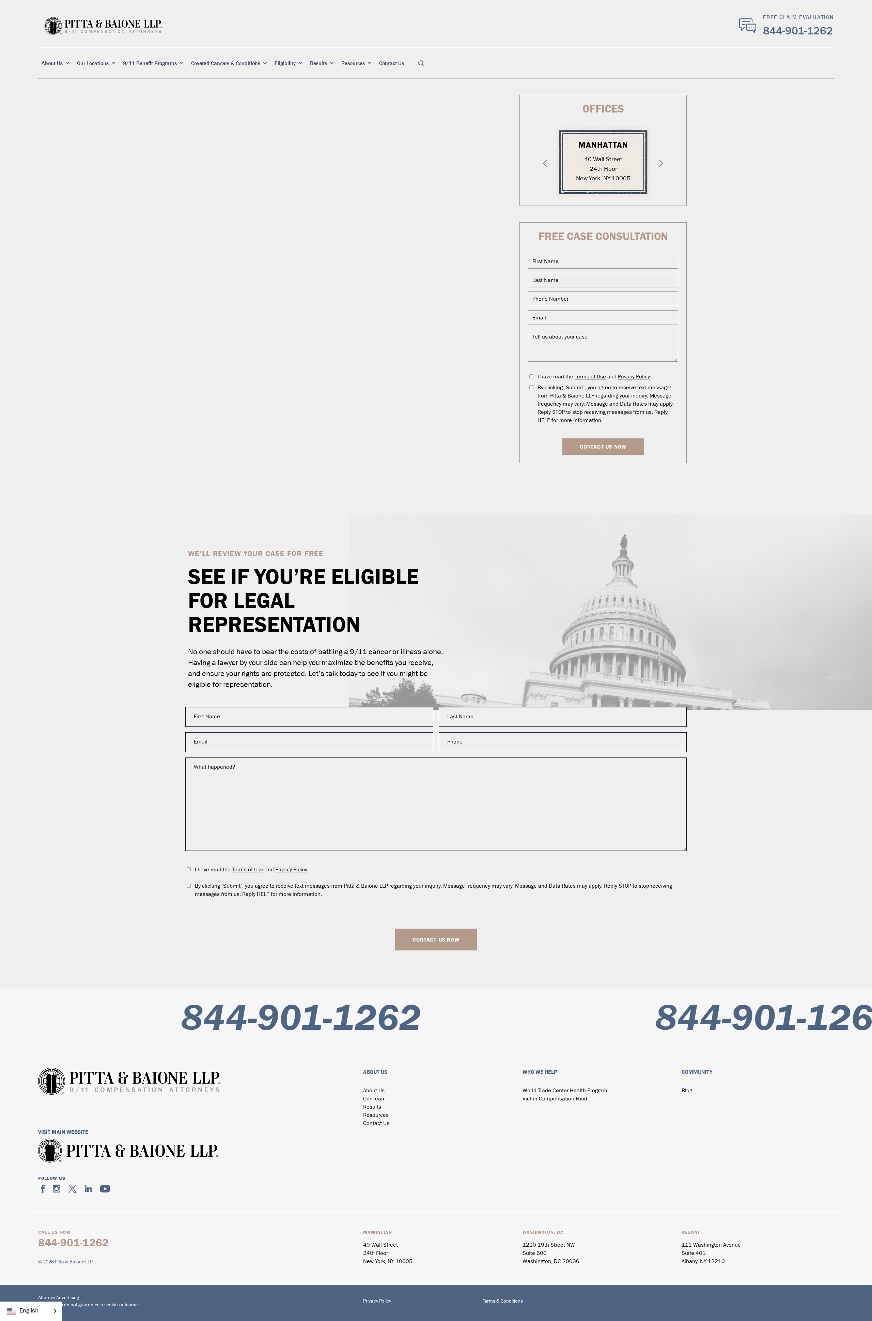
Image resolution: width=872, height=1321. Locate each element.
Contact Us (391, 63)
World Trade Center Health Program (565, 1091)
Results (318, 63)
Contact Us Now (603, 447)
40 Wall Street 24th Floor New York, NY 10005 (603, 169)
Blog (687, 1091)
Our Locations (93, 63)
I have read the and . (594, 377)
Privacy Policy (634, 377)
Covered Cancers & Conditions (225, 63)
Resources (353, 63)
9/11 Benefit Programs (150, 63)
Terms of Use (590, 377)
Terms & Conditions (503, 1301)
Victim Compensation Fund (555, 1099)
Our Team (374, 1099)
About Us (52, 63)
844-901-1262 (798, 31)
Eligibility (285, 63)
